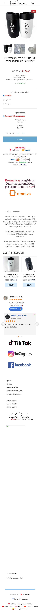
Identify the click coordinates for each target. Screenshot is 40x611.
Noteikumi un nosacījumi (14, 391)
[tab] (7, 211)
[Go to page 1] (18, 336)
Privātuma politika (12, 387)
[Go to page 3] (21, 336)
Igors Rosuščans (17, 315)
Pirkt (21, 139)
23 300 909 (22, 165)
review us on (14, 309)
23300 (12, 574)
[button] (5, 26)
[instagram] (20, 354)
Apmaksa (9, 380)
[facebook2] (20, 365)
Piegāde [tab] (7, 211)
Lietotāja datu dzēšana (14, 394)
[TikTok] (20, 342)
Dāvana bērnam (12, 407)
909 (15, 574)
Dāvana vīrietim (12, 400)
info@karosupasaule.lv (15, 578)
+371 (8, 574)
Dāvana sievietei (12, 404)
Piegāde (9, 384)
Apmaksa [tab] (16, 211)
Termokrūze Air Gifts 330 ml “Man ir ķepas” (11, 275)
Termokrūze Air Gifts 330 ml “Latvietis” (29, 275)
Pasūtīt (11, 285)
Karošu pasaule (15, 297)
